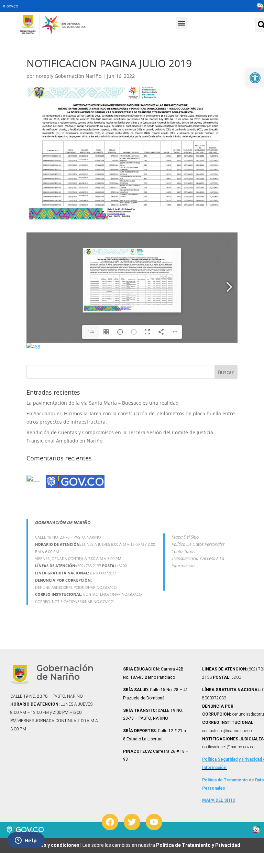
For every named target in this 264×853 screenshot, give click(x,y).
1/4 (91, 332)
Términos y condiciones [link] (52, 845)
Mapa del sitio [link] (185, 537)
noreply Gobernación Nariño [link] (68, 76)
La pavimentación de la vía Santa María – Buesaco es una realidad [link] (102, 402)
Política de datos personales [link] (198, 544)
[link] (255, 78)
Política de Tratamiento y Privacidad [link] (198, 845)
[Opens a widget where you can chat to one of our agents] (26, 841)
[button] (181, 23)
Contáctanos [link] (183, 551)
